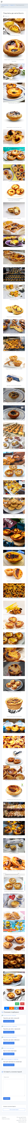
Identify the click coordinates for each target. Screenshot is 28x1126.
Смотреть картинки (9, 1021)
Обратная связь (6, 1118)
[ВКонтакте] (6, 1008)
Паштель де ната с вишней (11, 1018)
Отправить (6, 1098)
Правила (4, 1117)
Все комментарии (14, 1109)
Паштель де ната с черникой (11, 1029)
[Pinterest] (21, 1008)
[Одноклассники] (11, 1008)
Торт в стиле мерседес (10, 1050)
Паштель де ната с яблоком (11, 1040)
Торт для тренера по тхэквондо (12, 1061)
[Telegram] (16, 1008)
